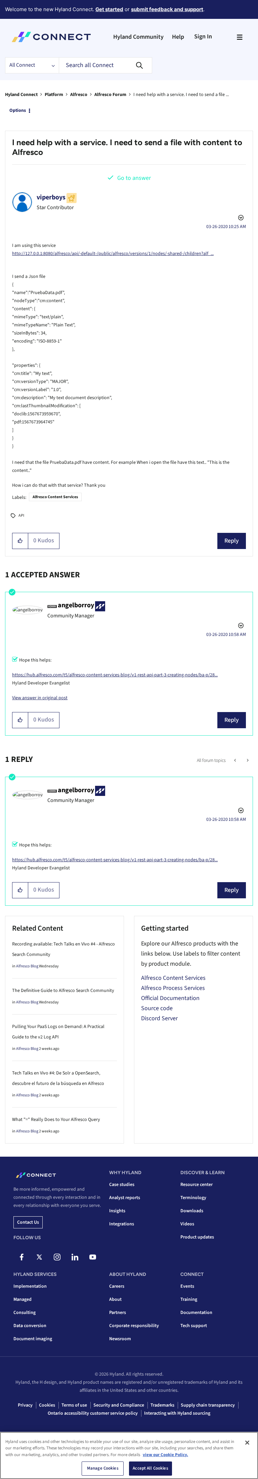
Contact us (28, 1222)
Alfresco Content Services (55, 497)
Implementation (30, 1286)
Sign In (203, 36)
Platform (54, 94)
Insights (117, 1211)
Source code (157, 1008)
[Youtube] (93, 1257)
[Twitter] (39, 1257)
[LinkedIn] (75, 1257)
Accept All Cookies (150, 1468)
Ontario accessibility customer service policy (93, 1413)
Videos (187, 1224)
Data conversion (29, 1325)
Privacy (25, 1405)
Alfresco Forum (110, 94)
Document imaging (32, 1339)
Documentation (196, 1312)
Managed (22, 1299)
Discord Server (159, 1018)
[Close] (247, 1442)
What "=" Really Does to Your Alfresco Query (56, 1119)
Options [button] (17, 110)
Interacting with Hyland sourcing (177, 1413)
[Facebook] (21, 1257)
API (21, 515)
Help (178, 37)
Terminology (193, 1197)
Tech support (193, 1325)
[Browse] (239, 37)
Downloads (191, 1211)
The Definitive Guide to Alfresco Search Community (63, 990)
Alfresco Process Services (173, 988)
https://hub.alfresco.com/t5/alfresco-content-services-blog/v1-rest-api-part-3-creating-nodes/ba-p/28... (115, 675)
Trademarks (162, 1405)
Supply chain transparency (208, 1405)
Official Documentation (170, 998)
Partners (117, 1312)
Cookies (47, 1405)
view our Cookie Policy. (165, 1455)
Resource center (196, 1184)
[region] (129, 1455)
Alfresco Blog (27, 966)
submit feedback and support (167, 9)
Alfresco (78, 94)
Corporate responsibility (134, 1325)
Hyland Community (138, 37)
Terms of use (74, 1405)
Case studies (121, 1184)
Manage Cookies (103, 1468)
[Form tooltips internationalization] (247, 760)
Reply (231, 541)
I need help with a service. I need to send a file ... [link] (181, 94)
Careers (116, 1286)
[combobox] (105, 65)
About (115, 1299)
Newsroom (120, 1339)
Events (187, 1286)
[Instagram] (57, 1257)
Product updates (197, 1237)
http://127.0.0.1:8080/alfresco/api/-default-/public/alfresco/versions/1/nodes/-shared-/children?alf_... (113, 253)
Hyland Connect (21, 94)
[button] (20, 541)
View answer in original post (40, 698)
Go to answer (134, 178)
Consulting (24, 1312)
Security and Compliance (118, 1405)
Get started (109, 9)
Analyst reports (124, 1197)
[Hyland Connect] (51, 37)
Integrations (121, 1224)
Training (188, 1299)
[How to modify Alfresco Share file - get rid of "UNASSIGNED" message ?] (236, 760)
